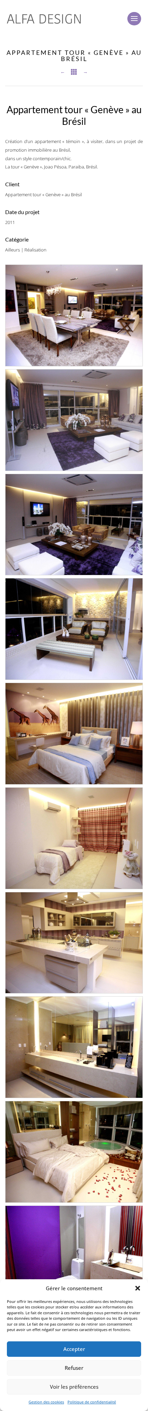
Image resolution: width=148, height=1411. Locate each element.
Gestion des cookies (46, 1401)
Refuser (74, 1367)
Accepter (74, 1348)
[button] (137, 1288)
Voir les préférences (74, 1386)
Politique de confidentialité (91, 1401)
